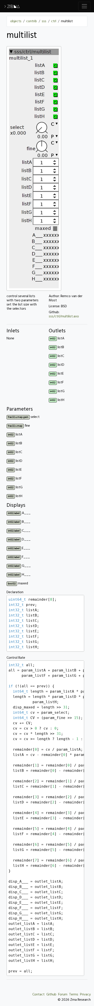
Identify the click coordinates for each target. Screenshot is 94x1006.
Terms (73, 994)
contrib (31, 21)
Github (51, 994)
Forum (62, 994)
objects (15, 21)
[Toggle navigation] (84, 6)
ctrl (53, 21)
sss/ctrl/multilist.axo (64, 316)
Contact (38, 994)
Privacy (85, 994)
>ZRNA (11, 6)
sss (44, 21)
